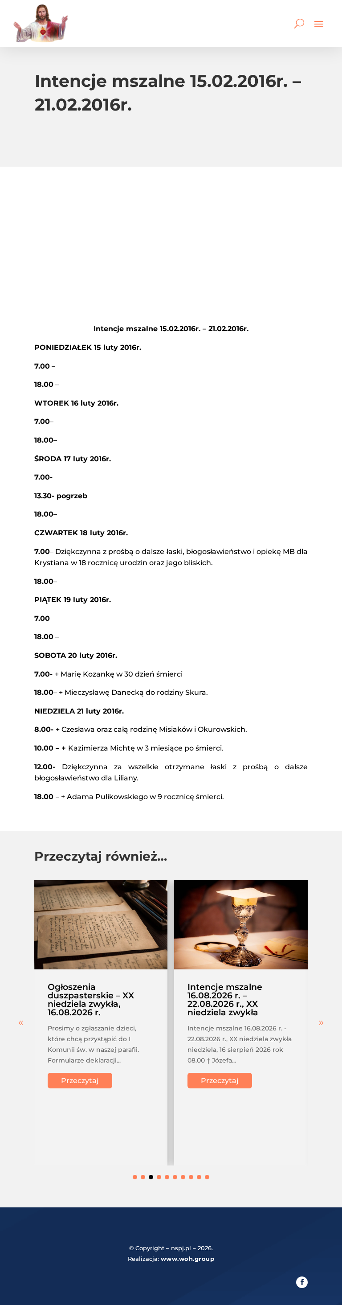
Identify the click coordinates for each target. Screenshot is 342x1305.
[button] (321, 1023)
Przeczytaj (80, 1080)
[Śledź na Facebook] (302, 1282)
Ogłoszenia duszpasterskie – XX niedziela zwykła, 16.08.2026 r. (91, 1000)
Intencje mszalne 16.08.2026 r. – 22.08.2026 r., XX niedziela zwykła (224, 1000)
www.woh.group (188, 1258)
